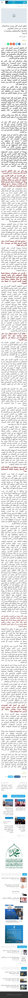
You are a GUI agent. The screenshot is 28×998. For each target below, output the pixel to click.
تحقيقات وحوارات (21, 800)
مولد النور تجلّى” (15, 891)
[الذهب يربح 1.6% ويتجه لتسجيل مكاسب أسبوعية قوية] (23, 973)
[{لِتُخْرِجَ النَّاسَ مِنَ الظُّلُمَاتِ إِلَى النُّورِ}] (23, 899)
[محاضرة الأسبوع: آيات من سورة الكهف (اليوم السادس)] (23, 959)
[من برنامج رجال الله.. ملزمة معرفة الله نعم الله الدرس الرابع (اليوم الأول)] (23, 952)
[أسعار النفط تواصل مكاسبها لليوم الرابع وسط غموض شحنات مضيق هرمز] (23, 987)
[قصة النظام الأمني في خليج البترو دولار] (20, 802)
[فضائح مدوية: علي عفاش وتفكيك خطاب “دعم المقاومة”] (20, 820)
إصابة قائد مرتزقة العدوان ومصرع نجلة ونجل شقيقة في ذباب (21, 786)
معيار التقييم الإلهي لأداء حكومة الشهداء (10, 878)
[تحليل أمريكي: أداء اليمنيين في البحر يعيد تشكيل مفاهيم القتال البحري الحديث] (8, 820)
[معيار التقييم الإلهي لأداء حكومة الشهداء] (23, 879)
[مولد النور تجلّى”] (23, 893)
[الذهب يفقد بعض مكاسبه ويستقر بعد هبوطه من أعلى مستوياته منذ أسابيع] (23, 980)
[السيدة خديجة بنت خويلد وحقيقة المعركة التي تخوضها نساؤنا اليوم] (23, 886)
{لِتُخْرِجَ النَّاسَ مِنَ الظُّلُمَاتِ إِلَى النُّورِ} (10, 898)
